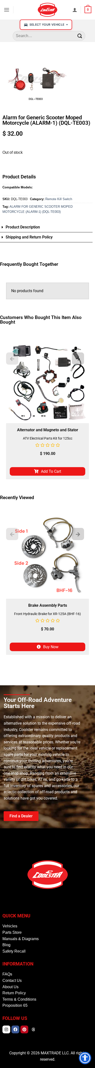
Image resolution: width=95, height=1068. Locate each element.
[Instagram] (6, 1029)
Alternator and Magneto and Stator (47, 430)
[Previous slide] (12, 358)
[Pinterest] (24, 1029)
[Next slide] (78, 358)
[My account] (74, 9)
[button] (7, 10)
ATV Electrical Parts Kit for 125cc (47, 438)
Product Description (23, 227)
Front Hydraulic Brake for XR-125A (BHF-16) (47, 614)
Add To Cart (51, 471)
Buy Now (50, 647)
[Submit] (80, 36)
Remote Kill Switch (58, 199)
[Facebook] (15, 1029)
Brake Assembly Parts (47, 605)
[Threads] (33, 1029)
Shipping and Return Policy (29, 237)
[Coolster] (47, 10)
